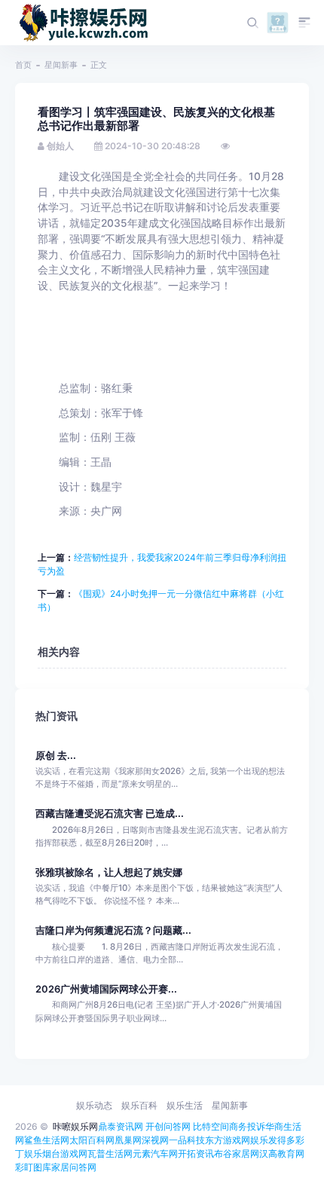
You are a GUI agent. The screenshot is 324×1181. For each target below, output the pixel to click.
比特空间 (211, 1126)
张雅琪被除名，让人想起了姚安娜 (108, 872)
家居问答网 (73, 1167)
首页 (23, 65)
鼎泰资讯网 (120, 1126)
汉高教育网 (281, 1153)
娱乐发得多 (272, 1140)
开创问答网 (168, 1126)
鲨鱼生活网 (46, 1140)
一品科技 (187, 1140)
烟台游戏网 (64, 1153)
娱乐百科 (139, 1105)
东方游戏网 (227, 1140)
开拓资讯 (196, 1153)
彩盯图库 (33, 1167)
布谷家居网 (236, 1153)
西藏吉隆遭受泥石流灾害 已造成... (109, 813)
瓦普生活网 (110, 1153)
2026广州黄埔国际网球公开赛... (106, 989)
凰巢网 (128, 1140)
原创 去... (55, 755)
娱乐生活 (185, 1105)
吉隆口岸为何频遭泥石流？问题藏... (113, 930)
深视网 (155, 1140)
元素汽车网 (155, 1153)
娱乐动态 (94, 1105)
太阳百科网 (92, 1140)
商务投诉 (247, 1126)
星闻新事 (61, 65)
